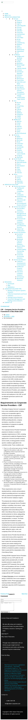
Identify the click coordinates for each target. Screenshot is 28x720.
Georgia (19, 29)
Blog (9, 285)
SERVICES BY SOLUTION (11, 184)
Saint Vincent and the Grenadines (21, 90)
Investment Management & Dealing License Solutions (21, 214)
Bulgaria (19, 22)
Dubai (18, 123)
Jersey (18, 39)
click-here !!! (4, 634)
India (18, 104)
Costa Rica (20, 143)
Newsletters (11, 287)
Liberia (19, 179)
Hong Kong (20, 106)
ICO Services (20, 277)
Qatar (18, 131)
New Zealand (20, 166)
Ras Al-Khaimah (21, 133)
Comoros (19, 176)
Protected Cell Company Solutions (21, 220)
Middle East (17, 119)
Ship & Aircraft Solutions (21, 201)
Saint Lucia (20, 85)
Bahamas (19, 138)
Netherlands (20, 49)
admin (7, 315)
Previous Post (5, 594)
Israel (18, 125)
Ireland (19, 36)
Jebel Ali (19, 126)
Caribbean (17, 55)
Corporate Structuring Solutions (20, 256)
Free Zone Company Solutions (20, 273)
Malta (18, 46)
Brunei (19, 102)
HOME (6, 14)
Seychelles (20, 183)
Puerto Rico (20, 80)
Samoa (19, 171)
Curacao (19, 70)
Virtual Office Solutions (21, 209)
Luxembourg (20, 43)
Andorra (19, 20)
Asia (15, 101)
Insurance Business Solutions (20, 235)
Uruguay (19, 155)
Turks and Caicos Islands (21, 153)
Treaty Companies (20, 194)
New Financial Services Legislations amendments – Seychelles (15, 665)
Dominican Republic (20, 72)
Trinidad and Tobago (20, 95)
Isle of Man (20, 37)
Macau (19, 111)
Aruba (19, 61)
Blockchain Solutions (20, 279)
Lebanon (19, 128)
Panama (19, 150)
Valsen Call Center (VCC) (20, 230)
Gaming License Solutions (15, 297)
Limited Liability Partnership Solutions (21, 251)
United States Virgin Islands (21, 98)
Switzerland (20, 51)
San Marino (20, 87)
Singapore (20, 114)
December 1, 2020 (9, 316)
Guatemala (20, 147)
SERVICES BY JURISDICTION (12, 17)
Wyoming (19, 157)
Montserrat (20, 78)
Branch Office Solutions (21, 247)
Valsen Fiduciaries (8, 576)
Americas (16, 135)
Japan (18, 108)
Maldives (19, 113)
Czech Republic (21, 25)
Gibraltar (19, 31)
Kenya (19, 178)
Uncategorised (5, 306)
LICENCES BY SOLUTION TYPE (13, 289)
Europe (16, 19)
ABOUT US (8, 15)
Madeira (19, 44)
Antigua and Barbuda (20, 57)
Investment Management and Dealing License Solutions (16, 300)
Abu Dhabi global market (11, 324)
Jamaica (19, 77)
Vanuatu (19, 172)
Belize (18, 137)
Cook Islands (20, 160)
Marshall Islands (21, 162)
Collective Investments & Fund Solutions (21, 263)
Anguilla (19, 60)
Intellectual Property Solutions (20, 268)
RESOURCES (8, 282)
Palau (18, 169)
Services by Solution (20, 186)
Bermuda (19, 140)
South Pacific (17, 159)
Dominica (20, 75)
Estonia (19, 27)
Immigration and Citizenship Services (21, 225)
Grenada (19, 145)
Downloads (11, 284)
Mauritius (20, 181)
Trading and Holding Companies (20, 189)
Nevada (19, 149)
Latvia (18, 41)
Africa (15, 174)
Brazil (18, 142)
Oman (19, 130)
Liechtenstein (21, 34)
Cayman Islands (21, 68)
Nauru (19, 164)
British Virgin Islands (20, 66)
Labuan (19, 109)
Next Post (24, 594)
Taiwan (19, 116)
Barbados (20, 63)
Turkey (19, 118)
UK (18, 53)
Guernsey (20, 32)
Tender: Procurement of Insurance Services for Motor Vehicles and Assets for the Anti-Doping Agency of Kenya (15, 677)
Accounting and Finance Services (22, 204)
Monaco (19, 48)
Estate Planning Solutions (21, 197)
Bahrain (19, 121)
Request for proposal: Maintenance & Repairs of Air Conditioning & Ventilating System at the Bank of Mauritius (15, 688)
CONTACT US (8, 302)
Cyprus (19, 24)
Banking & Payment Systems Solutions (20, 241)
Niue (18, 167)
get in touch (19, 580)
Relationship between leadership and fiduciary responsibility (15, 683)
